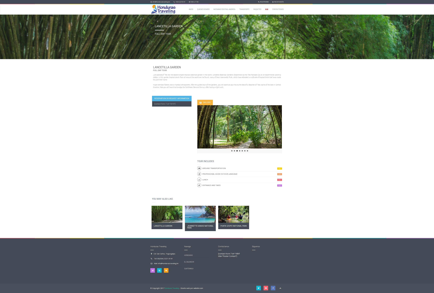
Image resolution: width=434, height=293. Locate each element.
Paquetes (257, 9)
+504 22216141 (180, 2)
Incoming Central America (224, 9)
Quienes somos (203, 9)
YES (279, 168)
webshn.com (198, 288)
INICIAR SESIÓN (279, 2)
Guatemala (188, 268)
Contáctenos (278, 9)
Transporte (244, 9)
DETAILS (167, 214)
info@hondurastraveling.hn (161, 2)
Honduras (188, 255)
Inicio (191, 9)
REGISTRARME (264, 2)
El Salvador (189, 262)
